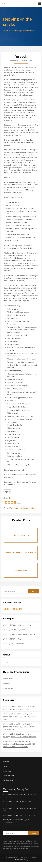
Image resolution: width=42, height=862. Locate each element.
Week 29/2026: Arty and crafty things (17, 625)
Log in (5, 767)
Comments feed (8, 775)
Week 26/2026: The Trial (12, 639)
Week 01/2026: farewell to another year (18, 706)
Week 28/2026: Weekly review (14, 630)
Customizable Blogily (21, 860)
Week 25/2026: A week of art (13, 643)
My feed (25, 789)
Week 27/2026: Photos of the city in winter (19, 634)
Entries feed (7, 771)
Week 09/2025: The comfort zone (23, 736)
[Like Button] (6, 491)
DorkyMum (7, 683)
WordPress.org (8, 780)
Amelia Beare (8, 678)
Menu (3, 3)
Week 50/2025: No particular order (16, 709)
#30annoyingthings (15, 508)
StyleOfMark (8, 688)
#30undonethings (29, 508)
